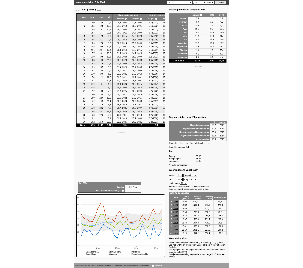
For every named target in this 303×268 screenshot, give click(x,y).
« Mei (78, 10)
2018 (175, 219)
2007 (175, 212)
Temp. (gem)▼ (185, 198)
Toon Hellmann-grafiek (179, 147)
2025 (175, 233)
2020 (175, 216)
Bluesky (158, 265)
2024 (175, 209)
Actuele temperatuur (178, 165)
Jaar (176, 198)
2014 (175, 223)
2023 (175, 230)
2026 (175, 205)
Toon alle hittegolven (178, 143)
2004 (91, 9)
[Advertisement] (121, 156)
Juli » (99, 10)
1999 (175, 201)
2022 (175, 226)
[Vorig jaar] (87, 9)
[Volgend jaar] (95, 9)
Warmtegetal (220, 198)
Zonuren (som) (197, 198)
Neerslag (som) (209, 198)
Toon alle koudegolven (200, 143)
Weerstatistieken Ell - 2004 (90, 2)
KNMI (147, 265)
